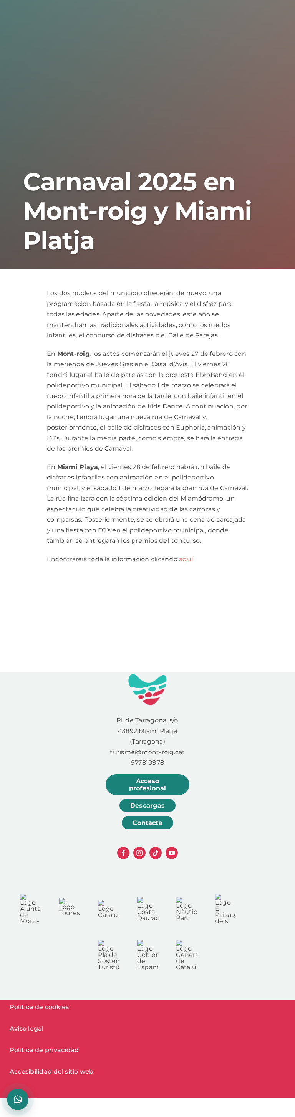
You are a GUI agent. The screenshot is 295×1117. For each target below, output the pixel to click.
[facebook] (123, 853)
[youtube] (172, 853)
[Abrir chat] (17, 1099)
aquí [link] (186, 559)
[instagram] (139, 853)
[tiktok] (155, 853)
